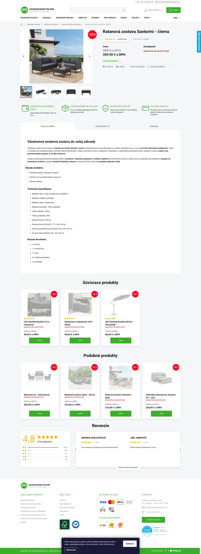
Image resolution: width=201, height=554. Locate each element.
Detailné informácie (110, 61)
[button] (180, 449)
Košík (62, 515)
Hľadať (123, 10)
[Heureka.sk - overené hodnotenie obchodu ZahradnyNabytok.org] (156, 531)
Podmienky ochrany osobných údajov (33, 518)
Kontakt (23, 522)
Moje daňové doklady (67, 508)
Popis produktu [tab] (48, 126)
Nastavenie (71, 550)
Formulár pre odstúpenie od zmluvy (33, 515)
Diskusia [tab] (154, 126)
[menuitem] (30, 17)
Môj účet (63, 500)
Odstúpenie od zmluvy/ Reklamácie (33, 511)
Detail (39, 340)
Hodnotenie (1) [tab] (102, 126)
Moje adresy (64, 511)
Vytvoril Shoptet (157, 551)
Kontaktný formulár (153, 520)
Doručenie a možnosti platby (30, 504)
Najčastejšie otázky (27, 500)
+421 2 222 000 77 (153, 512)
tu (113, 544)
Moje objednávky (66, 504)
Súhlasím (130, 544)
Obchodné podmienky (28, 508)
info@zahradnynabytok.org (156, 507)
